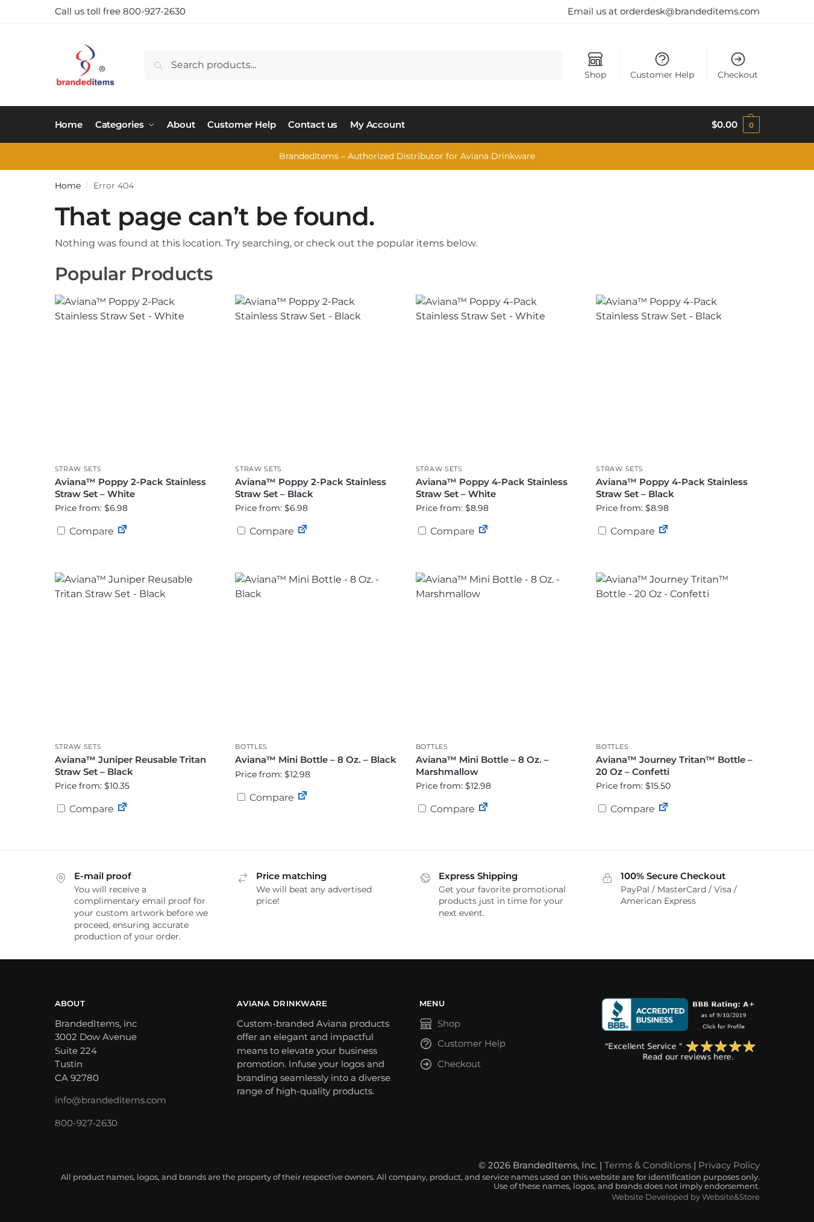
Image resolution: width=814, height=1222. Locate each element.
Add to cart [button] (135, 554)
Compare (90, 531)
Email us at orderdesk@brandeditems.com (664, 11)
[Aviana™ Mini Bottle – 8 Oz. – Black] (316, 653)
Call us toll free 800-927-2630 (120, 11)
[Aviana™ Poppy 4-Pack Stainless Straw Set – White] (497, 376)
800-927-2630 (86, 1123)
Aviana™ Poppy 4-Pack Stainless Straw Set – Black (672, 488)
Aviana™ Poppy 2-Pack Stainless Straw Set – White (130, 488)
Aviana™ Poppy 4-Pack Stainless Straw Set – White (492, 488)
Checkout (738, 74)
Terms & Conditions (647, 1165)
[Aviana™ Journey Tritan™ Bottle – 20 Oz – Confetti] (677, 653)
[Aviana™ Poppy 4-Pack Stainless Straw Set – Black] (677, 376)
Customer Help (662, 74)
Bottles (251, 746)
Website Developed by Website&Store (686, 1197)
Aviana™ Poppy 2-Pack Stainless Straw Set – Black (310, 488)
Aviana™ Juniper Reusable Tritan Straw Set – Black (130, 765)
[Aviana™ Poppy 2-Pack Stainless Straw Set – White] (136, 376)
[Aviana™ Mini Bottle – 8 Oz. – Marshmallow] (497, 653)
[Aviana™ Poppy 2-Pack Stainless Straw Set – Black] (316, 376)
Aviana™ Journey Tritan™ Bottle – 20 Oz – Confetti (674, 765)
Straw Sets (78, 469)
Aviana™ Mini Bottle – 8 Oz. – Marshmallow (482, 765)
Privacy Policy (729, 1165)
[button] (735, 125)
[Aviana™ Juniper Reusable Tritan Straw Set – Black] (136, 653)
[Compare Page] (122, 531)
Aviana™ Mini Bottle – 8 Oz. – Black (315, 759)
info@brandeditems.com (110, 1100)
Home (68, 185)
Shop (595, 74)
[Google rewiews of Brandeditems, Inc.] (680, 1051)
